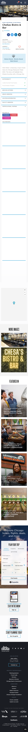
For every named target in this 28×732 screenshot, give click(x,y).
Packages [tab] (21, 548)
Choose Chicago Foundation (14, 694)
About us (14, 686)
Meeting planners (14, 673)
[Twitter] (15, 648)
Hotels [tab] (6, 548)
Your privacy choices (15, 725)
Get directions (6, 44)
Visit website (5, 48)
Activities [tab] (14, 551)
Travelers (17, 569)
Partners (14, 677)
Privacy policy (5, 725)
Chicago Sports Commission (14, 681)
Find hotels (14, 578)
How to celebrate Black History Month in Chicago (13, 412)
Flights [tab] (13, 548)
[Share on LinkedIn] (15, 34)
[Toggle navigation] (25, 2)
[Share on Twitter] (12, 34)
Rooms (4, 569)
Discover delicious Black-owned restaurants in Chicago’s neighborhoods (13, 445)
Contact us (14, 665)
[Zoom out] (25, 292)
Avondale (7, 30)
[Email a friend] (19, 34)
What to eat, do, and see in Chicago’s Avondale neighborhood (13, 514)
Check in (4, 562)
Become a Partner (14, 679)
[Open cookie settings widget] (25, 729)
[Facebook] (13, 648)
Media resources (14, 690)
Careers (14, 688)
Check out (17, 562)
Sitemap (15, 726)
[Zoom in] (25, 290)
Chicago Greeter (14, 692)
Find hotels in (6, 555)
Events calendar (14, 699)
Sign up (14, 610)
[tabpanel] (14, 569)
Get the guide (14, 636)
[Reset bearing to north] (25, 294)
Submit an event (14, 701)
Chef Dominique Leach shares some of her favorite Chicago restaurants (13, 480)
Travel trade (14, 675)
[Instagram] (18, 648)
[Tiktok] (24, 648)
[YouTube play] (21, 648)
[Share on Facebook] (8, 34)
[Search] (21, 2)
